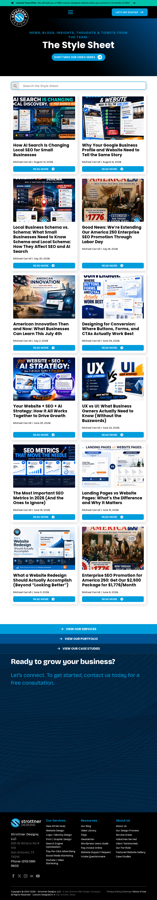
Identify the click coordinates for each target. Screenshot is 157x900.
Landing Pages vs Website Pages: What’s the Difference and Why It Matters (112, 498)
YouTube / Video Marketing (55, 862)
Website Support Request (96, 852)
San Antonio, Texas (65, 894)
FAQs (84, 834)
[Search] (15, 86)
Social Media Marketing (59, 855)
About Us (121, 826)
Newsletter (87, 839)
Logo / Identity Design (59, 834)
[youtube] (37, 876)
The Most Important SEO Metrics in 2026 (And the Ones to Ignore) (38, 498)
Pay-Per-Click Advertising (60, 851)
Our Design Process (127, 830)
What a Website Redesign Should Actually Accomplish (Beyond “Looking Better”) (42, 580)
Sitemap (127, 891)
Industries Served (126, 839)
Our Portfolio (123, 847)
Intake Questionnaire (93, 856)
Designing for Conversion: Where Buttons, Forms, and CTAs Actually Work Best (110, 329)
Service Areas (124, 834)
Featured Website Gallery (130, 852)
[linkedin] (31, 876)
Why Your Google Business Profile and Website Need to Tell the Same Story (110, 150)
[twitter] (19, 876)
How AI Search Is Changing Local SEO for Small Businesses (41, 150)
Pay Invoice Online (91, 847)
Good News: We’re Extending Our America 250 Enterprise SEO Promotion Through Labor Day (111, 234)
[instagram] (25, 876)
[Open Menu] (70, 12)
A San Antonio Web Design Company (81, 891)
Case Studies (123, 856)
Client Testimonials (127, 843)
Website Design (55, 830)
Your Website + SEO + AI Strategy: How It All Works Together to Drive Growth (40, 411)
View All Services (55, 826)
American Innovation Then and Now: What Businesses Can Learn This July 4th (41, 329)
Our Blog (86, 826)
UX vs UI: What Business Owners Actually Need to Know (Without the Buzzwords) (107, 413)
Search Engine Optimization (54, 845)
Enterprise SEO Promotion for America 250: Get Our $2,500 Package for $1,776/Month (112, 580)
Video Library (88, 830)
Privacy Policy (114, 891)
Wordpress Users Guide (94, 843)
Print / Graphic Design (58, 839)
